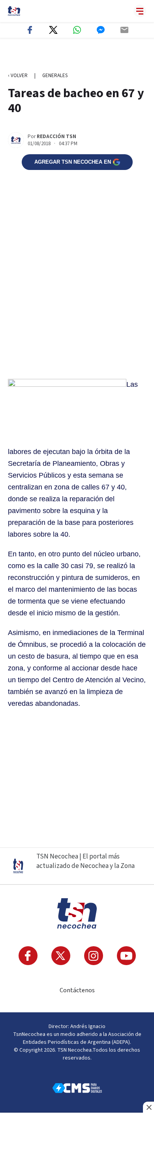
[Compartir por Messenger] (101, 30)
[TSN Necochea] (14, 11)
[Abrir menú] (139, 11)
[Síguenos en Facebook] (28, 955)
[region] (77, 55)
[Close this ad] (148, 1107)
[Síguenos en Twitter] (60, 955)
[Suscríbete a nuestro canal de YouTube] (126, 955)
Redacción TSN (56, 136)
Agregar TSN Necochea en (72, 162)
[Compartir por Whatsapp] (77, 30)
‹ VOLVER (18, 75)
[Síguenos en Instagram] (93, 955)
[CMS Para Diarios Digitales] (77, 1088)
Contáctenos (77, 990)
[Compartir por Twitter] (53, 30)
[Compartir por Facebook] (30, 30)
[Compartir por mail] (124, 30)
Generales (55, 75)
